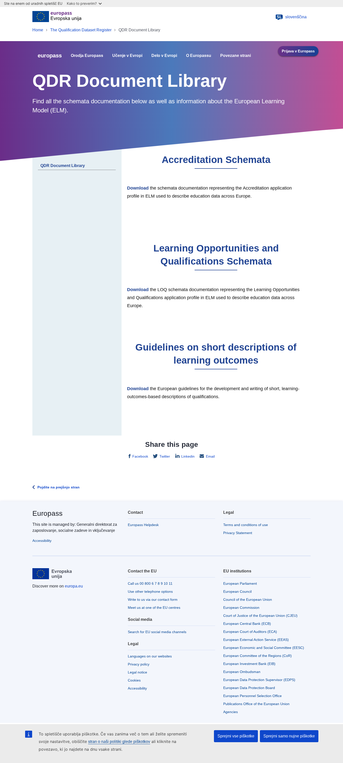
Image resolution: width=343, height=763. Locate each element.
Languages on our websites (150, 656)
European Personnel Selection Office (252, 696)
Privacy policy (138, 664)
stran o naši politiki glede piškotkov (119, 741)
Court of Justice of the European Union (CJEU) (260, 616)
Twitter (164, 456)
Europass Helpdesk (143, 525)
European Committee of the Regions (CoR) (257, 656)
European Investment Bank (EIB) (249, 664)
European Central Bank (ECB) (247, 624)
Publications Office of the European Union (256, 704)
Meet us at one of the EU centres (154, 608)
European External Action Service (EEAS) (256, 640)
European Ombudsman (241, 672)
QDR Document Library (62, 165)
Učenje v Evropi (127, 56)
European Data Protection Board (249, 688)
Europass (47, 513)
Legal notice (137, 672)
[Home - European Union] (56, 17)
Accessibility (41, 541)
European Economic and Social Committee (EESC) (263, 648)
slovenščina (292, 17)
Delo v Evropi (164, 56)
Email (210, 456)
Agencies (230, 712)
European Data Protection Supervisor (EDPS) (259, 680)
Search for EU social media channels (157, 632)
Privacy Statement (237, 533)
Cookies (134, 680)
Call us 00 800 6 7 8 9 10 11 (150, 583)
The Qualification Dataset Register (80, 30)
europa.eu (74, 586)
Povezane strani (235, 56)
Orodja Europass (87, 56)
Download (138, 188)
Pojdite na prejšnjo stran (58, 487)
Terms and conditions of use (245, 525)
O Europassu (198, 56)
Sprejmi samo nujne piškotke (289, 736)
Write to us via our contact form (153, 600)
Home (37, 30)
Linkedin (188, 456)
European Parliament (240, 583)
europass (50, 55)
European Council (237, 591)
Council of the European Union (247, 600)
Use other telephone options (150, 591)
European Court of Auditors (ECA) (250, 632)
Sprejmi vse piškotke (235, 736)
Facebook (140, 456)
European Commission (241, 608)
